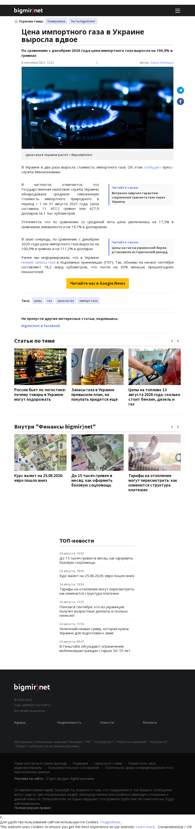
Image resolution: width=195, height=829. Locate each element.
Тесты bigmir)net (83, 21)
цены (38, 301)
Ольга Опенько (162, 62)
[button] (172, 341)
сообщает (152, 167)
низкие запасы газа (38, 262)
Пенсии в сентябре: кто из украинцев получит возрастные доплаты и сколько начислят (93, 611)
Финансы (150, 722)
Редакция (80, 763)
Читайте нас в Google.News (97, 283)
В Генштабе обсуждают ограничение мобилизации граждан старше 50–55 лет (94, 648)
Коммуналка (56, 21)
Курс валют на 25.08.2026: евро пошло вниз (38, 478)
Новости (107, 722)
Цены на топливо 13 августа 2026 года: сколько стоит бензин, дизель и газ (154, 397)
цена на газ (66, 301)
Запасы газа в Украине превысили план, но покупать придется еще (94, 394)
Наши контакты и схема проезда (40, 763)
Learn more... (146, 826)
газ (49, 301)
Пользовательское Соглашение (73, 767)
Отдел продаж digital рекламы (70, 778)
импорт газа (89, 301)
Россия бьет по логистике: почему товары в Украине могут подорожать (40, 394)
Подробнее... (111, 821)
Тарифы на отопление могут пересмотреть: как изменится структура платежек (152, 482)
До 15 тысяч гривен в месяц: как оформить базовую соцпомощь (91, 480)
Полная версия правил (32, 807)
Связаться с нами (108, 763)
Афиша (19, 722)
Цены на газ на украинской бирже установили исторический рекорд (139, 250)
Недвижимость (69, 722)
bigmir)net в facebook (40, 325)
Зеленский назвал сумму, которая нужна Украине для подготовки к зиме (94, 630)
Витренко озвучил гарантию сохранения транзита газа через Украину (138, 197)
